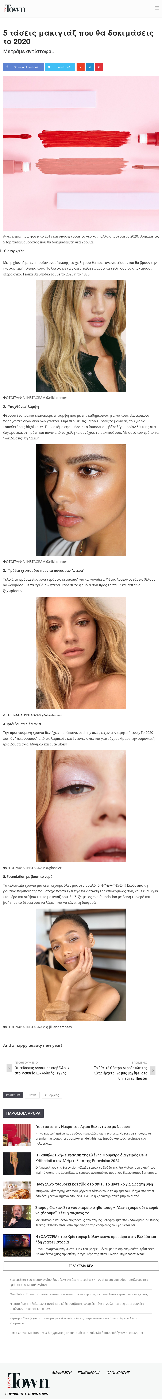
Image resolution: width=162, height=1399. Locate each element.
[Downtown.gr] (15, 8)
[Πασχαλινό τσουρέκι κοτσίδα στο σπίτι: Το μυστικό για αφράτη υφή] (17, 1190)
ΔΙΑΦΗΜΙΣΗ (62, 1372)
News (32, 1095)
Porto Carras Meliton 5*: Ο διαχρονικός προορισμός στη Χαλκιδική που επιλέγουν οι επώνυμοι (76, 1333)
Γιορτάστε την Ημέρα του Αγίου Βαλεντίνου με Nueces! (83, 1127)
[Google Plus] (81, 67)
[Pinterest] (99, 67)
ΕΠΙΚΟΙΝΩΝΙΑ (89, 1372)
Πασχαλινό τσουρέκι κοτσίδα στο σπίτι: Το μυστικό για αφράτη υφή (94, 1184)
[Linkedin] (90, 67)
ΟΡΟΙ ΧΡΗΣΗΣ (118, 1372)
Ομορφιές (52, 1095)
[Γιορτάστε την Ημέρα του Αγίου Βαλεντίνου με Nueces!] (17, 1135)
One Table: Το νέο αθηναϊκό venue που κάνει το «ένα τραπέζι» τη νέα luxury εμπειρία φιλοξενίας (79, 1294)
